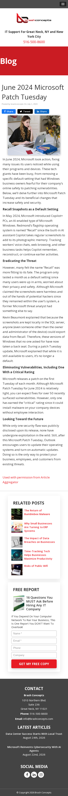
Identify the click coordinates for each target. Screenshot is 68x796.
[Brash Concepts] (34, 18)
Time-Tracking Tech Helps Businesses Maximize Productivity (38, 554)
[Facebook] (27, 774)
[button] (63, 4)
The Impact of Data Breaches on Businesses (39, 540)
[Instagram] (40, 774)
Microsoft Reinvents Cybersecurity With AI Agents (34, 748)
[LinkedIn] (34, 774)
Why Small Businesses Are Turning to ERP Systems (38, 527)
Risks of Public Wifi (36, 566)
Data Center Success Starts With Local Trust (34, 733)
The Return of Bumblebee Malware (37, 512)
